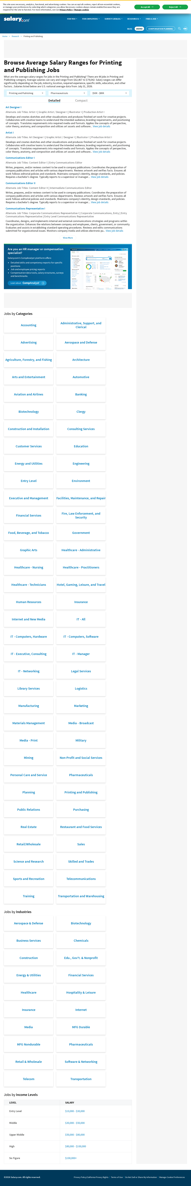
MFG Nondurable (28, 1044)
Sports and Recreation (28, 879)
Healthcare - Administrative (80, 550)
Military (81, 740)
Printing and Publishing (80, 792)
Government (81, 533)
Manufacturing (28, 706)
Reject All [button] (173, 7)
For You (71, 18)
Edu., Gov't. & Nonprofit (81, 958)
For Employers (90, 18)
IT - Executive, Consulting (28, 654)
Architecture (81, 360)
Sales (81, 844)
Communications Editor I (20, 157)
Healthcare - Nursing (28, 567)
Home (4, 36)
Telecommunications (81, 879)
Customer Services (29, 446)
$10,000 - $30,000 (75, 1111)
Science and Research (28, 861)
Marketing (81, 706)
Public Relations (28, 809)
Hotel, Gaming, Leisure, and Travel (81, 584)
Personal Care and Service (28, 775)
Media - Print (29, 740)
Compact (81, 100)
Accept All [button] (145, 7)
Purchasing (81, 809)
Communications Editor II (20, 183)
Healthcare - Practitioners (81, 567)
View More (68, 237)
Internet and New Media (28, 619)
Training (28, 896)
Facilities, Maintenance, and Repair (81, 498)
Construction (29, 958)
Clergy (81, 411)
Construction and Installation (28, 429)
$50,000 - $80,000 (75, 1134)
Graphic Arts (28, 550)
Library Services (28, 688)
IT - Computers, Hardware (28, 636)
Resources (133, 18)
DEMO (139, 28)
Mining (28, 758)
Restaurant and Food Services (81, 827)
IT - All (81, 619)
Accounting (28, 325)
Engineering (81, 463)
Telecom (28, 1079)
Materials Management (28, 723)
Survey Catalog (113, 18)
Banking (81, 394)
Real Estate (29, 827)
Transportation (80, 1079)
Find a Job (151, 18)
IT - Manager (81, 654)
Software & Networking (81, 1062)
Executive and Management (28, 498)
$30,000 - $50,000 (75, 1123)
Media (28, 1027)
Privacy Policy (66, 9)
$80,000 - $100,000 (75, 1146)
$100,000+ (71, 1158)
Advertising (29, 342)
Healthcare (28, 992)
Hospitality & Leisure (81, 992)
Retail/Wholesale (29, 844)
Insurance (81, 602)
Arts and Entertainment (28, 377)
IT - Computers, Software (80, 636)
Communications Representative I (25, 208)
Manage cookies (81, 9)
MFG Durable (81, 1027)
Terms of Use (117, 1177)
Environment (81, 481)
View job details (101, 126)
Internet (81, 1010)
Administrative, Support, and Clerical (81, 325)
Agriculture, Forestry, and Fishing (28, 360)
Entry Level (29, 481)
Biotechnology (29, 411)
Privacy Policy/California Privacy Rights (91, 1177)
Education (81, 446)
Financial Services (28, 515)
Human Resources (28, 602)
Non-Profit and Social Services (81, 758)
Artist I (10, 132)
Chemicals (81, 940)
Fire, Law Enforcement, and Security (81, 515)
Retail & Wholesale (28, 1062)
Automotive (81, 377)
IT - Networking (28, 671)
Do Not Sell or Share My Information (141, 1177)
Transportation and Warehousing (81, 896)
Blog (129, 28)
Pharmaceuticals (81, 775)
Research (15, 36)
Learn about (16, 283)
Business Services (28, 940)
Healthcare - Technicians (28, 584)
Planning (28, 792)
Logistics (81, 688)
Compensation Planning (160, 28)
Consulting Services (81, 429)
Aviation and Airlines (28, 394)
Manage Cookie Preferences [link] (172, 1177)
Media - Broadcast (81, 723)
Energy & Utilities (28, 975)
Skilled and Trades (81, 861)
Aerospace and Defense (81, 342)
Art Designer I (13, 107)
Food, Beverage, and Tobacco (28, 533)
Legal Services (81, 671)
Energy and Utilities (28, 463)
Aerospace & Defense (28, 923)
